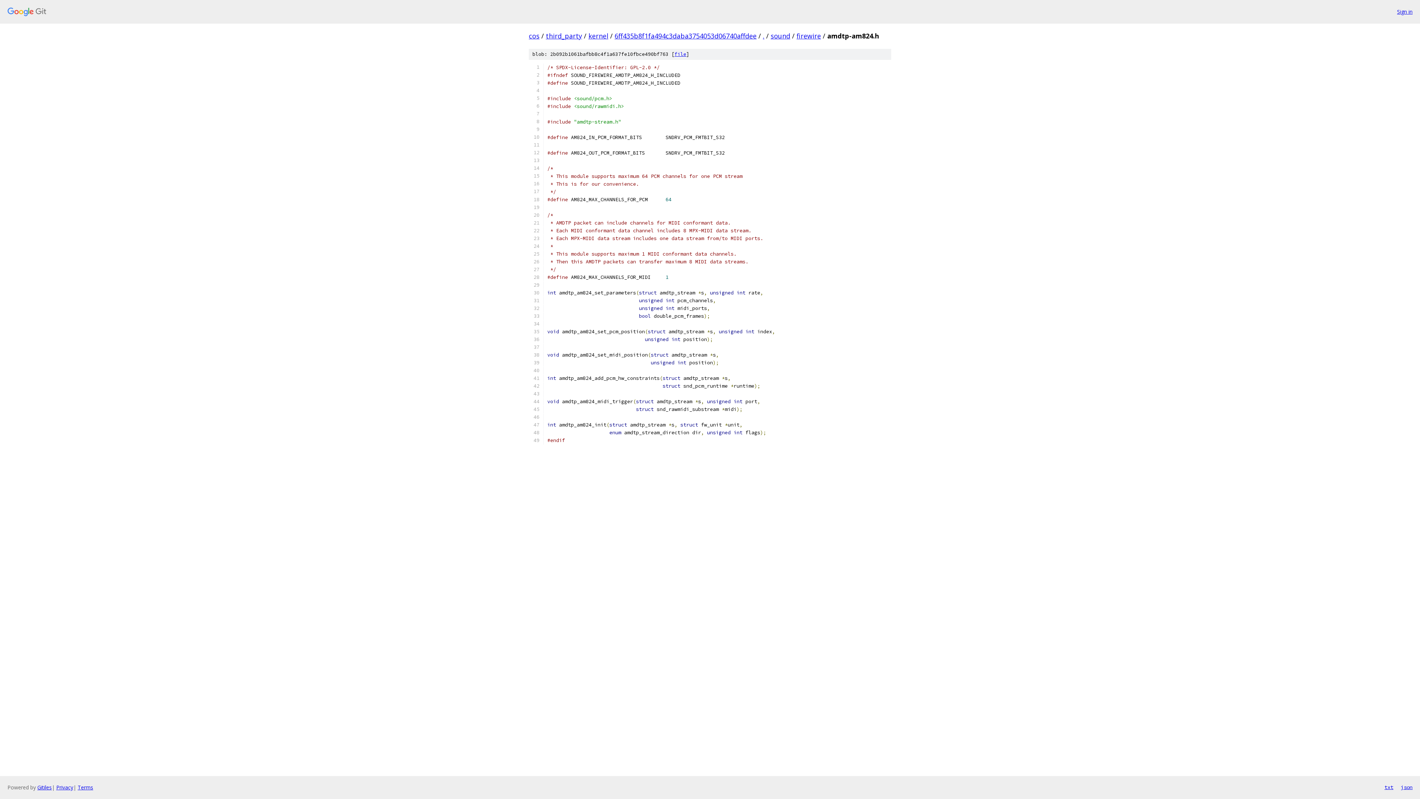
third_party (564, 35)
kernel (598, 35)
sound (780, 35)
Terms (85, 787)
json (1407, 787)
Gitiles (44, 787)
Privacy (64, 787)
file (680, 54)
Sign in (1405, 11)
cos (534, 35)
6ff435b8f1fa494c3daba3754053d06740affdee (686, 35)
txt (1388, 787)
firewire (809, 35)
